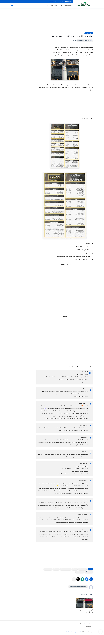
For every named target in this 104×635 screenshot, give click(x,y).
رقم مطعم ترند (88, 33)
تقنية (48, 5)
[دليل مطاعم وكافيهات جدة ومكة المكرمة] (83, 4)
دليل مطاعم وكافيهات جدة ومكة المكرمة (71, 632)
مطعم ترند (56, 569)
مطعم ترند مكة (89, 571)
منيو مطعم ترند (79, 571)
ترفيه (52, 5)
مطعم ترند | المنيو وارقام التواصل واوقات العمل (86, 612)
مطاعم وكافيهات (67, 5)
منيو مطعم (88, 626)
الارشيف (51, 1)
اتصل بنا (56, 1)
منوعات (60, 5)
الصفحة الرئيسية (68, 1)
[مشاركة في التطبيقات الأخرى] (74, 579)
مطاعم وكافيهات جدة (65, 569)
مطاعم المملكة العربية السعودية (84, 623)
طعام (55, 5)
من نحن (61, 1)
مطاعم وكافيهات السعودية (83, 40)
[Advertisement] (52, 21)
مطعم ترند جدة (48, 569)
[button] (86, 579)
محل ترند (74, 569)
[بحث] (12, 6)
